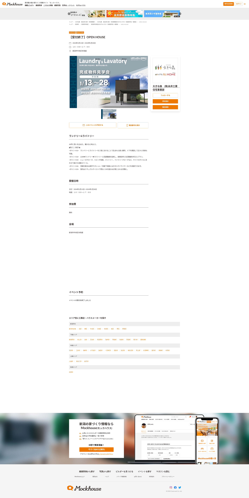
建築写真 (57, 5)
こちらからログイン (106, 454)
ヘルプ (107, 476)
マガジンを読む (163, 471)
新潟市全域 (72, 329)
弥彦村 (121, 339)
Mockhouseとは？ (80, 476)
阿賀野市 (100, 339)
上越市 (71, 361)
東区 (85, 329)
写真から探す (105, 471)
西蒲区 (124, 329)
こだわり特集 (48, 5)
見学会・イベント (68, 5)
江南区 (99, 329)
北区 (80, 329)
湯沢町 (154, 350)
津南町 (161, 350)
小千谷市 (93, 350)
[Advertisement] (124, 395)
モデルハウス (80, 5)
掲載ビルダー (29, 5)
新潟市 (77, 24)
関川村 (135, 339)
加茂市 (100, 350)
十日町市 (108, 350)
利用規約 (151, 476)
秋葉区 (106, 329)
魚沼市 (123, 350)
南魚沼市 (130, 350)
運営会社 (95, 476)
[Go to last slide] (69, 13)
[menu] (245, 4)
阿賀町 (128, 339)
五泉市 (92, 339)
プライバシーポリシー (168, 476)
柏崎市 (85, 350)
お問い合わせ (138, 476)
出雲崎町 (146, 350)
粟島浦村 (143, 339)
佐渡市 (71, 372)
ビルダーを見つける (124, 471)
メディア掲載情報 (121, 476)
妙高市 (86, 361)
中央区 (92, 329)
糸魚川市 (79, 361)
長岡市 (71, 350)
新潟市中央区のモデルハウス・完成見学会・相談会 (104, 24)
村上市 (79, 339)
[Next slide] (180, 13)
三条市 (78, 350)
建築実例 (39, 5)
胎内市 (107, 339)
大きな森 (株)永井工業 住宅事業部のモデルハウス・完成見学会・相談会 (116, 22)
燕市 (85, 339)
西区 (118, 329)
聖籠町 (114, 339)
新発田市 (72, 339)
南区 (112, 329)
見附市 (116, 350)
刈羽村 (168, 350)
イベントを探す (145, 471)
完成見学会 (72, 32)
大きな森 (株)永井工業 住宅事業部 (85, 22)
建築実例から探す (87, 471)
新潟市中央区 (85, 24)
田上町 (138, 350)
